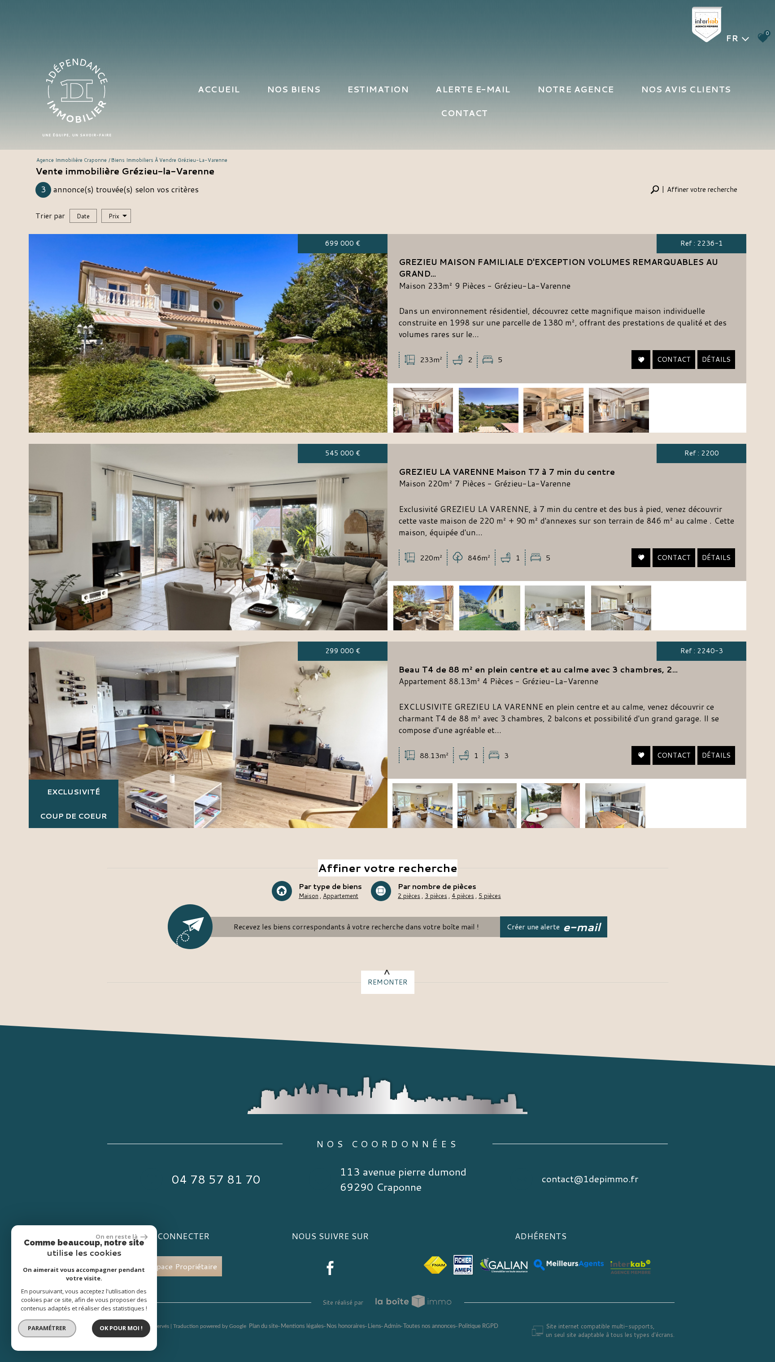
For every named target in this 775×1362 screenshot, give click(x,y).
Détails (716, 359)
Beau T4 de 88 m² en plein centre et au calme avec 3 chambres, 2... (538, 669)
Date (83, 216)
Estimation (378, 89)
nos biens (294, 89)
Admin (392, 1326)
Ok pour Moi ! (121, 1328)
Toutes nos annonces (429, 1326)
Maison (308, 896)
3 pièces (436, 896)
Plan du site (263, 1326)
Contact (464, 113)
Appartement (340, 896)
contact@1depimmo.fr (590, 1179)
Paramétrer (47, 1328)
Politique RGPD (478, 1326)
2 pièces (409, 896)
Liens (374, 1326)
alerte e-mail (472, 89)
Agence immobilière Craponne (71, 160)
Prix (114, 216)
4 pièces (463, 896)
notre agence (575, 89)
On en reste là (117, 1236)
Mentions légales (302, 1326)
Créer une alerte (554, 927)
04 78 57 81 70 (216, 1179)
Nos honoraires (346, 1326)
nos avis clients (686, 89)
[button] (694, 189)
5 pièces (490, 896)
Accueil (219, 89)
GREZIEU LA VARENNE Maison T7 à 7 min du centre (507, 471)
